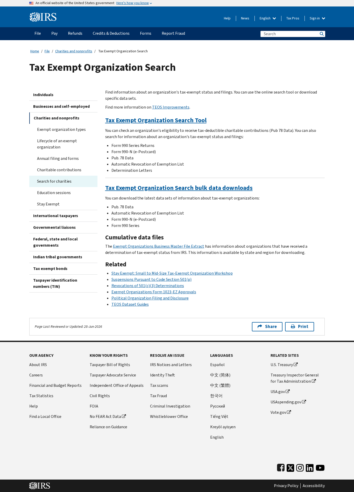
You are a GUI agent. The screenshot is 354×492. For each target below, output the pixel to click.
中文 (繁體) (220, 385)
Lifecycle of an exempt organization (57, 144)
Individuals (43, 94)
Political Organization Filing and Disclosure (150, 298)
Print (303, 327)
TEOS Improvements (170, 107)
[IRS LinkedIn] (310, 467)
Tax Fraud (158, 395)
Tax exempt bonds (50, 268)
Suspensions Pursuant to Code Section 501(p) (151, 279)
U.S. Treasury (282, 364)
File (47, 51)
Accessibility (314, 485)
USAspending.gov (286, 402)
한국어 (216, 395)
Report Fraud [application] (173, 33)
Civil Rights (100, 395)
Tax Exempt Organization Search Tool (156, 120)
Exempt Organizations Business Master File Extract (158, 246)
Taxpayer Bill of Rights (110, 364)
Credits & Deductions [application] (111, 33)
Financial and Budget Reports (55, 385)
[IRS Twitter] (290, 467)
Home (34, 51)
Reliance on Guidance (108, 427)
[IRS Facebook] (281, 467)
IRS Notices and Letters (171, 364)
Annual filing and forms (58, 158)
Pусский (217, 406)
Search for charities (54, 181)
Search (321, 34)
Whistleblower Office (169, 416)
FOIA (94, 406)
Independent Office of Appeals (117, 385)
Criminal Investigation (170, 406)
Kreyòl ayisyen (223, 427)
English (265, 18)
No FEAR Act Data (105, 416)
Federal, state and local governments (55, 242)
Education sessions (54, 192)
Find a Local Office (45, 416)
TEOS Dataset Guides (130, 304)
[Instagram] (300, 467)
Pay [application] (54, 33)
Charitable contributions (59, 170)
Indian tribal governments (57, 257)
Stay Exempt (48, 204)
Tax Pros (292, 18)
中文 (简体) (220, 375)
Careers (36, 375)
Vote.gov (278, 412)
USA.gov (278, 391)
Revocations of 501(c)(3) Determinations (147, 285)
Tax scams (159, 385)
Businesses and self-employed (61, 106)
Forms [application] (145, 33)
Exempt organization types (61, 129)
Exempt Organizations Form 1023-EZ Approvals (153, 292)
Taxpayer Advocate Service (113, 375)
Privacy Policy (286, 485)
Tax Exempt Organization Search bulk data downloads (179, 188)
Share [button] (271, 327)
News (245, 18)
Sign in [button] (315, 18)
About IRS (38, 364)
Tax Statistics (41, 395)
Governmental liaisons (54, 227)
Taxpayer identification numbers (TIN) (55, 283)
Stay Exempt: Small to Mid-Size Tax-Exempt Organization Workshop (172, 273)
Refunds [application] (75, 33)
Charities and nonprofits (73, 51)
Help (227, 18)
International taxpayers (55, 215)
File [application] (37, 33)
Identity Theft (162, 375)
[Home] (43, 14)
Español (217, 364)
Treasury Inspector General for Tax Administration (295, 378)
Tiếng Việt (219, 416)
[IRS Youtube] (320, 467)
